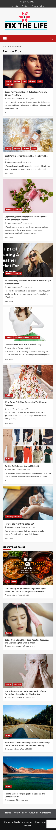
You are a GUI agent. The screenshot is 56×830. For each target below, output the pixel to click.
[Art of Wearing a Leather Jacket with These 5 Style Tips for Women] (28, 260)
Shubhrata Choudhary (14, 99)
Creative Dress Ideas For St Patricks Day (23, 344)
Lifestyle (32, 81)
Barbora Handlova (13, 162)
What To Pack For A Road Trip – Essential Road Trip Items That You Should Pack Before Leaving (27, 744)
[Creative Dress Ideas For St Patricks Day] (28, 324)
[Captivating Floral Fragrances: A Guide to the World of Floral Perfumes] (28, 196)
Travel (8, 735)
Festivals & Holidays (22, 337)
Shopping (35, 337)
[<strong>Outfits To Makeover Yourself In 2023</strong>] (28, 446)
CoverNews (40, 822)
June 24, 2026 (23, 800)
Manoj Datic (11, 348)
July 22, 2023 (27, 223)
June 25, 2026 (27, 749)
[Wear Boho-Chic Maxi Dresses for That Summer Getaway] (28, 382)
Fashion (17, 81)
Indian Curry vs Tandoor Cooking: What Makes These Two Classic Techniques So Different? (25, 590)
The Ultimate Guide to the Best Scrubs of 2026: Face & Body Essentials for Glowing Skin (26, 693)
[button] (5, 38)
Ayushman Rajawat (13, 527)
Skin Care (9, 85)
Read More (9, 113)
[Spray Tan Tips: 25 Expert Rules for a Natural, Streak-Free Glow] (28, 71)
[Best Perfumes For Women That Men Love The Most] (28, 135)
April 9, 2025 (27, 162)
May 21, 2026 (30, 99)
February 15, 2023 (24, 348)
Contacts (25, 6)
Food (14, 582)
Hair (24, 81)
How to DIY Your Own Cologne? (19, 523)
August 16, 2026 (23, 595)
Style (34, 149)
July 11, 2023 (27, 287)
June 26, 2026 (30, 698)
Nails (39, 81)
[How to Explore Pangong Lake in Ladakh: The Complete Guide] (28, 773)
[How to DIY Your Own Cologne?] (28, 503)
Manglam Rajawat (13, 749)
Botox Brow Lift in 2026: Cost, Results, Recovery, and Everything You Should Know (27, 641)
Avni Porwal (11, 800)
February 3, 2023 (23, 409)
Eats (7, 582)
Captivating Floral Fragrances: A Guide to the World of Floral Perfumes (25, 218)
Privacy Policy (38, 6)
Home (8, 812)
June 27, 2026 (30, 646)
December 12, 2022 (29, 527)
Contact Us (45, 812)
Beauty (8, 81)
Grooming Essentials (13, 517)
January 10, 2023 (24, 470)
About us (15, 6)
